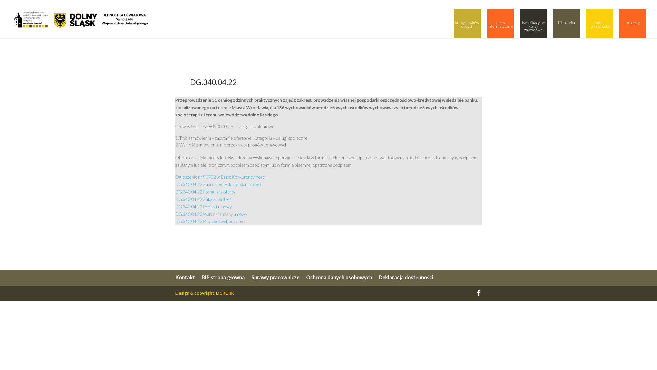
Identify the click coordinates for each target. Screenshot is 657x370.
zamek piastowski (600, 24)
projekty (633, 22)
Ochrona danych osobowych (339, 277)
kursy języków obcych (467, 24)
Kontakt (185, 277)
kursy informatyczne (500, 24)
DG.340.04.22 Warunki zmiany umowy (211, 214)
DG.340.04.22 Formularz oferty (205, 192)
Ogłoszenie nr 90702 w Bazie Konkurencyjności (220, 177)
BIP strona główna (223, 277)
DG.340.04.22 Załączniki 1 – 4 (203, 199)
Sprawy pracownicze (275, 277)
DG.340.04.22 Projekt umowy (203, 206)
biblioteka (566, 22)
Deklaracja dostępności (406, 277)
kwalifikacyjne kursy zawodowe (533, 26)
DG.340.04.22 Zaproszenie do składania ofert (218, 184)
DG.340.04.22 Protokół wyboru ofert (210, 221)
